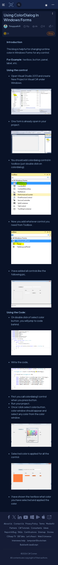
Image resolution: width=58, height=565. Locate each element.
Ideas (45, 528)
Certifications (30, 532)
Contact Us (19, 523)
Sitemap (42, 532)
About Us (8, 523)
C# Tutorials (23, 528)
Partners (13, 528)
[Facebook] (9, 517)
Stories (50, 532)
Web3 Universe (44, 536)
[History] (24, 26)
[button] (53, 4)
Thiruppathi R (14, 26)
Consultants (36, 528)
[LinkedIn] (20, 517)
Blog (50, 33)
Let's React (31, 536)
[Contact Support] (49, 517)
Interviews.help (18, 540)
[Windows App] (32, 517)
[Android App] (38, 517)
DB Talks (21, 536)
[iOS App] (43, 517)
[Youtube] (25, 517)
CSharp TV (11, 536)
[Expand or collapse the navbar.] (4, 5)
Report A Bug (10, 532)
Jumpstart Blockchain (36, 540)
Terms (42, 523)
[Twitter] (14, 517)
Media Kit (50, 523)
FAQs (20, 532)
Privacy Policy (31, 523)
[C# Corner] (11, 4)
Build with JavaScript (29, 545)
